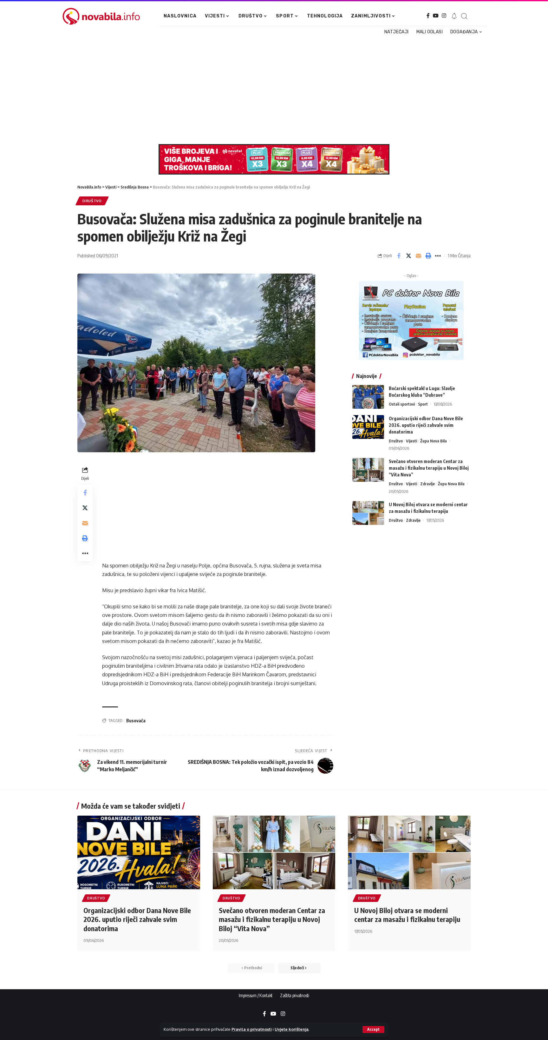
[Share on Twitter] (408, 256)
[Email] (418, 256)
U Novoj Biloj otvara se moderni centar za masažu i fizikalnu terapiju (407, 915)
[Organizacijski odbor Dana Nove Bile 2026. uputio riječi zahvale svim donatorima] (368, 427)
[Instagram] (444, 15)
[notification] (454, 16)
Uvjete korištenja (292, 1029)
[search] (463, 16)
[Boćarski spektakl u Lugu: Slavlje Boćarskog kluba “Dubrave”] (368, 397)
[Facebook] (428, 15)
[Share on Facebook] (398, 256)
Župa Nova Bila (433, 440)
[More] (438, 256)
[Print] (428, 256)
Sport (423, 404)
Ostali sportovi (402, 404)
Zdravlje (427, 483)
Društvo (92, 200)
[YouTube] (435, 15)
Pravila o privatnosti (252, 1029)
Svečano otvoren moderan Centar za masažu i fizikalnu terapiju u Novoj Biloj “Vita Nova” (429, 468)
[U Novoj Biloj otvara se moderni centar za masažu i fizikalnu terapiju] (368, 513)
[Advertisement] (271, 90)
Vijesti (411, 440)
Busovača (136, 720)
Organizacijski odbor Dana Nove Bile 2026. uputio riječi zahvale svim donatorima (426, 425)
